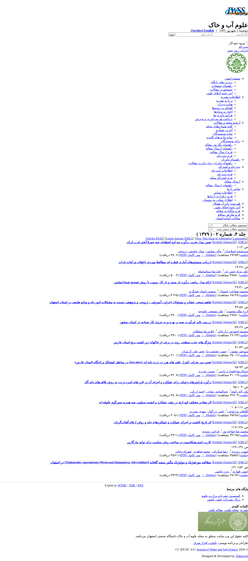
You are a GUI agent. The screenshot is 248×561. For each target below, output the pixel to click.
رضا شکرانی (220, 451)
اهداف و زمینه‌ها (222, 108)
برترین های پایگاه (221, 82)
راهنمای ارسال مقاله (219, 148)
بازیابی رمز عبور (237, 50)
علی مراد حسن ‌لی (236, 271)
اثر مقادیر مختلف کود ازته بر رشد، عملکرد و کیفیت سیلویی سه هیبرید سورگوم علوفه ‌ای (155, 402)
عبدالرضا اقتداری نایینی (233, 371)
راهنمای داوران (230, 159)
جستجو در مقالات (221, 89)
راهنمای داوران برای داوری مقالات (210, 163)
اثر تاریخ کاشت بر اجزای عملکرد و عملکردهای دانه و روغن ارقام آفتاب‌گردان (162, 422)
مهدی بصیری (197, 411)
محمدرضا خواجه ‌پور (235, 431)
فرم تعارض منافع (229, 214)
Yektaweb (242, 556)
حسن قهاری (240, 471)
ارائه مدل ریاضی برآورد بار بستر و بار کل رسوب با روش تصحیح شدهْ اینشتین (162, 282)
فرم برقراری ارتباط (219, 196)
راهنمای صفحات (222, 86)
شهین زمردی (239, 451)
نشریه (244, 510)
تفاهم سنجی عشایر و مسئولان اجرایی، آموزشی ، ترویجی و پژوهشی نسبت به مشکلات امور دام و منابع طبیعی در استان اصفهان (130, 302)
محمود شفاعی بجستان (233, 291)
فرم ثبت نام (224, 174)
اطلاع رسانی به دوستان (217, 200)
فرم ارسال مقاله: (221, 152)
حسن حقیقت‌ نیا (216, 351)
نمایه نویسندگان (222, 133)
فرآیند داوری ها (222, 115)
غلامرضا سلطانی (203, 331)
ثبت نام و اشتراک (229, 166)
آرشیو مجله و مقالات (227, 122)
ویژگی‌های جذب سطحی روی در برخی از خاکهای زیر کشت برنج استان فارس (162, 342)
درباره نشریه (224, 100)
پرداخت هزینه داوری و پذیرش (213, 119)
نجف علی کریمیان (193, 351)
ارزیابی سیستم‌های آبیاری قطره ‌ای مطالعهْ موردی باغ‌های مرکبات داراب (165, 262)
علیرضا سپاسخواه (209, 271)
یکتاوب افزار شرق (205, 543)
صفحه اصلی (232, 78)
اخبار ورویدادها (223, 111)
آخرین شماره (224, 130)
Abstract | (208, 255)
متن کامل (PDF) (189, 255)
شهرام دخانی (183, 451)
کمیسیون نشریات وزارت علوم (221, 495)
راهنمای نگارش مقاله (218, 144)
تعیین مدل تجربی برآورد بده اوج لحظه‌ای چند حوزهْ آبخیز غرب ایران (169, 242)
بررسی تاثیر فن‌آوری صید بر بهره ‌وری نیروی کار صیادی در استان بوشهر (165, 322)
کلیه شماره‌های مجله (219, 126)
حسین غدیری (206, 371)
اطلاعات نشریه (230, 97)
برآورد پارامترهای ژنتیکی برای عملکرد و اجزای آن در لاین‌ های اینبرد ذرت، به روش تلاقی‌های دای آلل (147, 382)
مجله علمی (231, 510)
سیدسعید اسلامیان (236, 251)
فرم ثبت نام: (224, 155)
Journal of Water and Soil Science (217, 549)
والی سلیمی (213, 251)
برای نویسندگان (230, 141)
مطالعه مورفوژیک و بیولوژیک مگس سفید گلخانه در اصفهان (130, 462)
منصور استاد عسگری (202, 291)
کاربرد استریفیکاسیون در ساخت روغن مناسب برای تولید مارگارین (169, 442)
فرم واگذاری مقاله (228, 211)
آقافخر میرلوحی (237, 411)
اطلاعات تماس (222, 192)
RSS (140, 485)
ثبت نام (243, 46)
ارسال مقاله (232, 181)
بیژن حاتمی (222, 471)
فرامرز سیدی (210, 431)
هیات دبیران (224, 104)
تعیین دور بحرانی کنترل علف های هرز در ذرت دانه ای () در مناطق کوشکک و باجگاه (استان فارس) (143, 362)
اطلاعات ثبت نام (221, 170)
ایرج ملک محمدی (237, 311)
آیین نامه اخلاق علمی (219, 93)
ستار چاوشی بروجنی (191, 251)
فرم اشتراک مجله (221, 178)
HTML (122, 485)
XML (132, 485)
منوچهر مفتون (239, 351)
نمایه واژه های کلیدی (219, 137)
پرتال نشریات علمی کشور (223, 499)
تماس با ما (233, 189)
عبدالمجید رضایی (217, 391)
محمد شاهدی (201, 451)
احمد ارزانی (197, 391)
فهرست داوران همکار (226, 203)
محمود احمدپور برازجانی (232, 331)
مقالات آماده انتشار (228, 218)
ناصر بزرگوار (216, 411)
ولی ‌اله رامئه (239, 391)
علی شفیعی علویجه (210, 311)
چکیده (244, 255)
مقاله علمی (215, 510)
